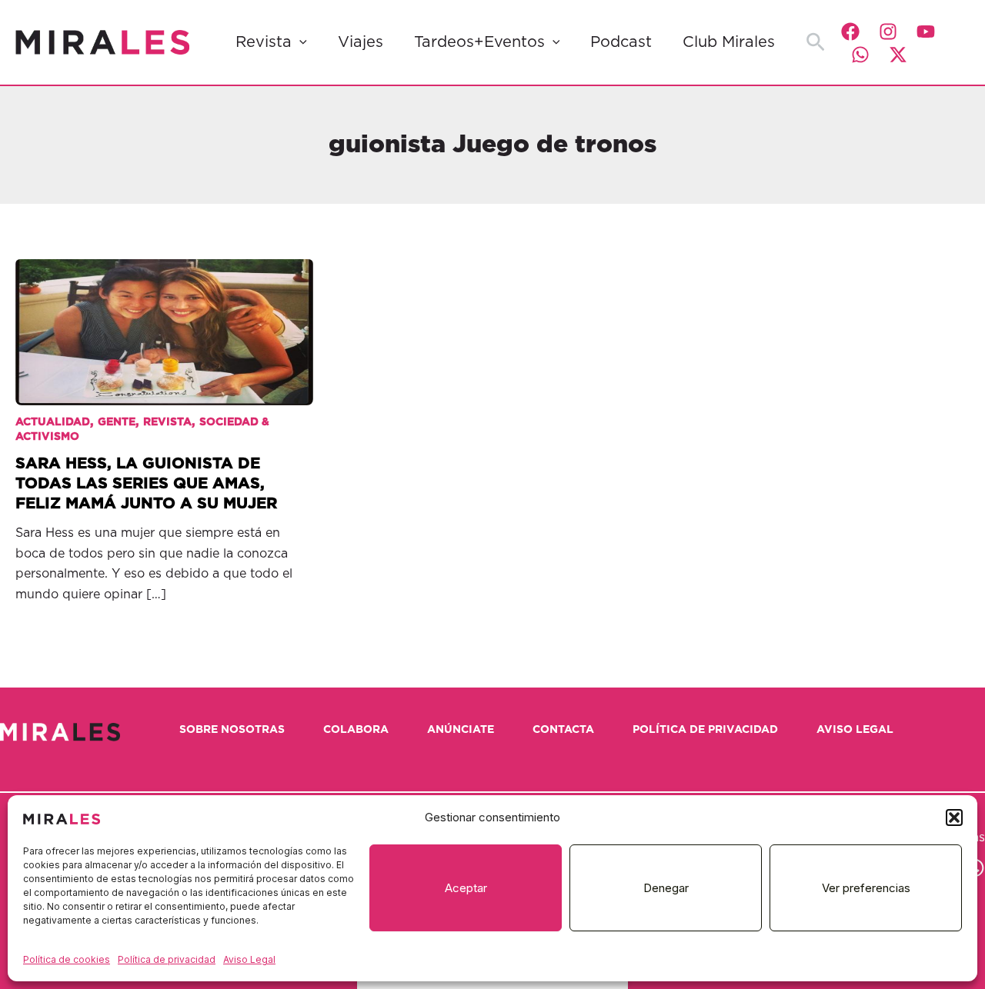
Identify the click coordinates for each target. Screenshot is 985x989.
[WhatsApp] (860, 54)
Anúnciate (460, 729)
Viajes (360, 42)
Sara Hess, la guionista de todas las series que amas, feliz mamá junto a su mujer (146, 483)
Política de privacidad (166, 959)
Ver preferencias (866, 888)
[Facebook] (850, 31)
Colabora (356, 729)
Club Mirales (729, 42)
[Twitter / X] (898, 54)
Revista (263, 42)
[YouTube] (926, 31)
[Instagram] (888, 31)
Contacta (563, 729)
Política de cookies (66, 959)
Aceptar (466, 888)
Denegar (666, 888)
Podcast (621, 42)
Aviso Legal (249, 959)
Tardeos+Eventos (479, 42)
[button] (954, 817)
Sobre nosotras (232, 729)
